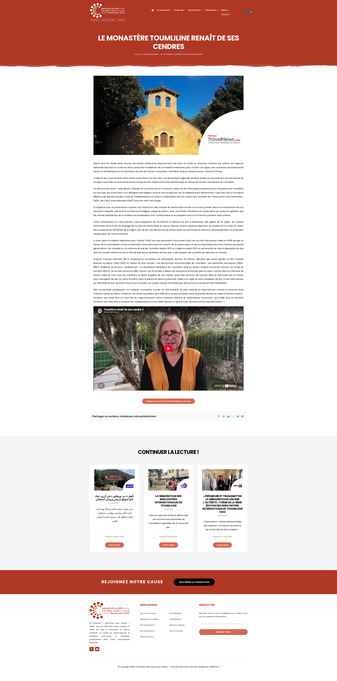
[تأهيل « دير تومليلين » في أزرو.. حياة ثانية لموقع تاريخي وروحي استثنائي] (114, 471)
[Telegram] (237, 416)
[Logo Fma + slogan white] (107, 3)
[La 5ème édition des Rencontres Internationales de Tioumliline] (168, 471)
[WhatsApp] (233, 416)
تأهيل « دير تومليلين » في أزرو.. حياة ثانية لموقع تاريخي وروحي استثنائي (114, 497)
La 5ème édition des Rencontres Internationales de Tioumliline (168, 500)
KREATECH (214, 666)
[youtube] (251, 12)
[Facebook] (219, 416)
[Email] (242, 416)
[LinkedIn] (228, 416)
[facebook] (246, 12)
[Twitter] (223, 416)
